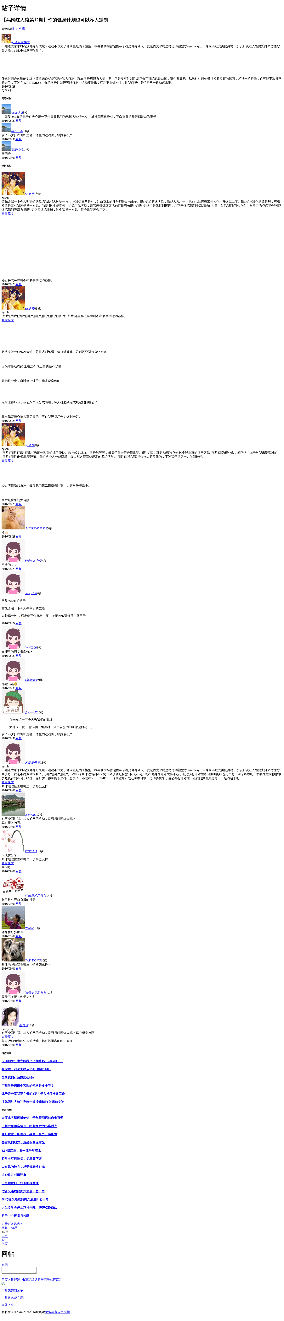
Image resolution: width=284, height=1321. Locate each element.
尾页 (5, 1243)
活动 (59, 1279)
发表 (5, 1264)
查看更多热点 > (12, 1224)
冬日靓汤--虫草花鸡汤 (22, 1279)
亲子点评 (50, 1279)
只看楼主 (24, 42)
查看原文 (8, 213)
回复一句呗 (9, 1228)
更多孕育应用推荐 (57, 1312)
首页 (5, 1236)
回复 (18, 120)
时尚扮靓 (18, 28)
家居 (40, 1279)
